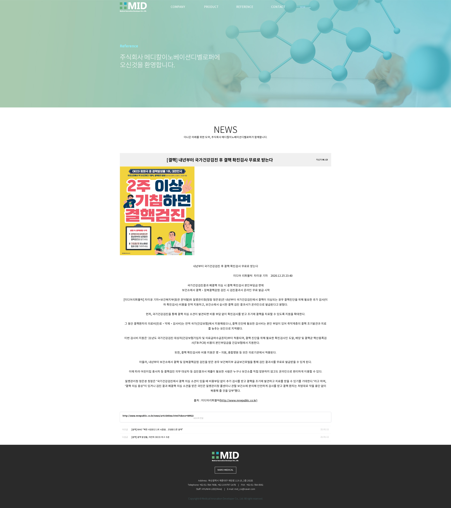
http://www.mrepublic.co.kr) (239, 400)
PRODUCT (211, 7)
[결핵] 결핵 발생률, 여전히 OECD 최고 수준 (150, 437)
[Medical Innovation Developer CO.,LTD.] (133, 7)
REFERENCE (244, 7)
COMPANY (178, 7)
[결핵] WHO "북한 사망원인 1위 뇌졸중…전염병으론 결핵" (157, 430)
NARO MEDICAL (225, 470)
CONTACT (278, 7)
